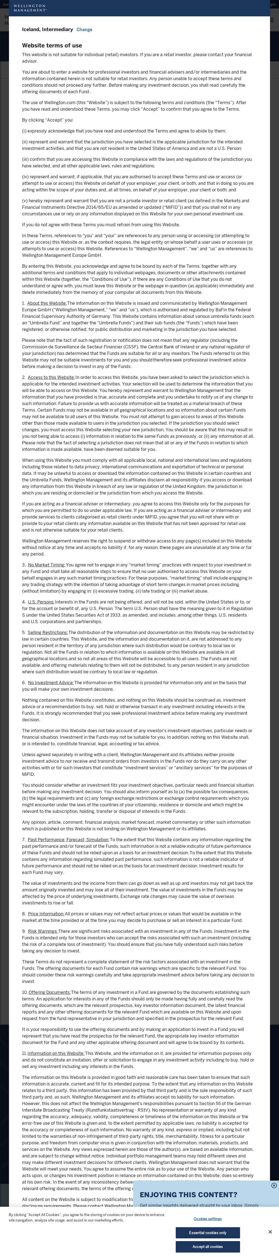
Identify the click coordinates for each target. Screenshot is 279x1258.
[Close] (270, 1232)
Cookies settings (208, 1219)
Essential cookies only (207, 1233)
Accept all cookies (208, 1247)
